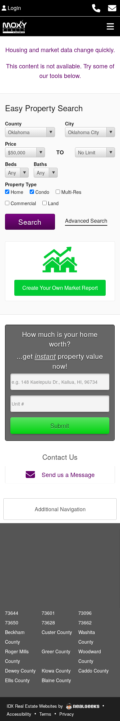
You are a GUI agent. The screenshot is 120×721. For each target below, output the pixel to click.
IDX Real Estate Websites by (35, 706)
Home (16, 192)
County (13, 123)
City (69, 123)
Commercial (22, 203)
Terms (45, 714)
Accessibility (19, 714)
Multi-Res (70, 192)
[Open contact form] (112, 7)
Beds (11, 164)
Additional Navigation (60, 509)
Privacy (66, 714)
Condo (41, 192)
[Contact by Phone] (96, 7)
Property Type (21, 184)
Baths (40, 164)
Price (10, 143)
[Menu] (110, 26)
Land (53, 203)
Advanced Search (86, 220)
